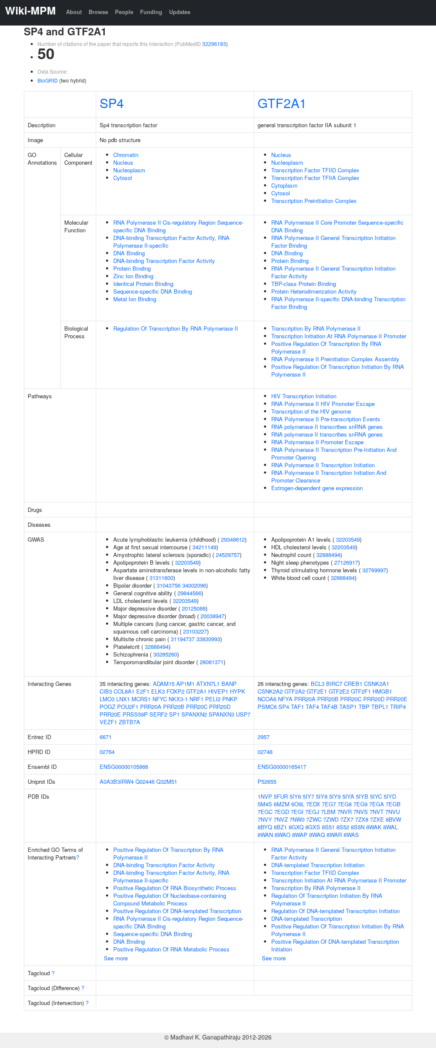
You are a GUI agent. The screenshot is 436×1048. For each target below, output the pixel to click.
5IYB (362, 796)
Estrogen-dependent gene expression (317, 488)
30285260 (165, 654)
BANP (229, 684)
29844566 (189, 593)
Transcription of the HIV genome (311, 411)
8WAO (282, 835)
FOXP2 (175, 691)
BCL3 (317, 684)
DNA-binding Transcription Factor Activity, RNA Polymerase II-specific (171, 241)
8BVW (393, 819)
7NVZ (281, 819)
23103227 (195, 631)
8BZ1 (280, 827)
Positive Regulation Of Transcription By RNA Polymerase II (326, 347)
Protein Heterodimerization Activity (314, 291)
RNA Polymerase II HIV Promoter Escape (323, 404)
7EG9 (360, 804)
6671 (106, 737)
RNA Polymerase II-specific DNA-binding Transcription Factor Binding (338, 303)
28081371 (212, 662)
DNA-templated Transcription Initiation (317, 865)
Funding (151, 12)
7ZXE (377, 819)
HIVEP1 (218, 691)
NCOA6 (267, 699)
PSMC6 (267, 706)
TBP (364, 706)
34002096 (194, 585)
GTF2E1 (317, 691)
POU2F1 (127, 706)
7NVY (265, 819)
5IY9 (335, 796)
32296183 (214, 43)
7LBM (328, 812)
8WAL (390, 827)
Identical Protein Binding (143, 284)
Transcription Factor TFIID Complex (315, 170)
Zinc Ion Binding (133, 276)
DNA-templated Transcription (306, 918)
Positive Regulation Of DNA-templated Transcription (177, 911)
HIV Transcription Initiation (303, 396)
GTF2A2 (294, 691)
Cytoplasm (284, 185)
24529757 (228, 555)
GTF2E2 (339, 691)
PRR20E (110, 714)
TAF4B (329, 706)
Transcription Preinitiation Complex (314, 201)
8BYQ (265, 827)
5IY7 (308, 796)
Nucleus (123, 162)
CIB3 (106, 691)
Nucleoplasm (129, 170)
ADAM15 (164, 684)
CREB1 (353, 684)
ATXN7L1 (208, 684)
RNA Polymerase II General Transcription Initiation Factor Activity (333, 272)
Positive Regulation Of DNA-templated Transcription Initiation (335, 945)
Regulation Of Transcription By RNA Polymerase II (175, 328)
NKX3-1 (178, 699)
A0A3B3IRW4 (117, 781)
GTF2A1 (282, 102)
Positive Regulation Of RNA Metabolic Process (171, 949)
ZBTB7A (129, 722)
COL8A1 (124, 691)
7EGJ (312, 812)
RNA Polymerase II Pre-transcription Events (325, 419)
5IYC (376, 796)
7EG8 (345, 804)
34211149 (204, 547)
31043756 (169, 585)
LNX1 (123, 699)
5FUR (281, 796)
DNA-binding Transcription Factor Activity (164, 261)
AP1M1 (185, 684)
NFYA (285, 699)
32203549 (187, 562)
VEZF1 (108, 722)
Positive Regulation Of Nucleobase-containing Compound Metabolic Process (169, 899)
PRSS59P (135, 714)
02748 (265, 752)
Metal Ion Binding (134, 299)
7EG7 (329, 804)
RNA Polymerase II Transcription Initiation (323, 465)
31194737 (183, 639)
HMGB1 (382, 691)
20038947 (212, 616)
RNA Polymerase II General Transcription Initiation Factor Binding (333, 241)
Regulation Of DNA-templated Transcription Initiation (335, 911)
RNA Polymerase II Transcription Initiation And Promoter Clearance (328, 476)
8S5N (357, 827)
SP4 (112, 102)
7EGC (265, 812)
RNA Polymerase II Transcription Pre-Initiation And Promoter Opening (333, 453)
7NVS (360, 812)
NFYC (159, 699)
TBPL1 (379, 706)
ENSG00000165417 (282, 766)
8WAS (351, 835)
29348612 (233, 539)
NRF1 (196, 699)
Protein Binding (132, 268)
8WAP (299, 835)
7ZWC (313, 819)
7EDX (313, 804)
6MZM (282, 804)
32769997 (374, 570)
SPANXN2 (194, 714)
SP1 (174, 714)
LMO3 (107, 699)
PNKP (230, 699)
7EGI (297, 812)
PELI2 (213, 699)
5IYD (390, 796)
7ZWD (330, 819)
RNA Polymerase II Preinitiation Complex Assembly (335, 359)
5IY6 (295, 796)
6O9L (297, 804)
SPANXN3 (221, 714)
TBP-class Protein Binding (303, 284)
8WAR (334, 835)
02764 (107, 752)
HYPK (237, 691)
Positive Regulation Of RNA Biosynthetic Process (174, 888)
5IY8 (321, 796)
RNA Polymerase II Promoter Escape (317, 442)
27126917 (346, 562)
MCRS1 (141, 699)
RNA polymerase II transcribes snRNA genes (327, 427)
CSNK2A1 (376, 684)
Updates (179, 12)
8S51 (328, 827)
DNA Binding (129, 253)
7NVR (344, 812)
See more (116, 958)
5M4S (265, 804)
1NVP (265, 796)
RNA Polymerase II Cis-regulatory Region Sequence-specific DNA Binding (178, 226)
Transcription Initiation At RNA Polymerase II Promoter (338, 336)
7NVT (377, 812)
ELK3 (158, 691)
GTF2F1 (361, 691)
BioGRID (47, 80)
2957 (264, 737)
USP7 (243, 714)
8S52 (342, 827)
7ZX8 (361, 819)
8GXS (312, 827)
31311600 (161, 578)
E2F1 (142, 691)
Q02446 (145, 781)
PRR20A (150, 706)
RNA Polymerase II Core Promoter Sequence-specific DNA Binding (337, 226)
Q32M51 (166, 781)
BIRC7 (334, 684)
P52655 (267, 781)
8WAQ (317, 835)
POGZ (107, 706)
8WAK (374, 827)
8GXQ (296, 827)
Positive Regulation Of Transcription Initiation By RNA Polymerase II (337, 370)
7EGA (376, 804)
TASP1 (348, 706)
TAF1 (297, 706)
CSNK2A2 (270, 691)
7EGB (393, 804)
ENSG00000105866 (124, 766)
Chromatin (125, 155)
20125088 (194, 608)
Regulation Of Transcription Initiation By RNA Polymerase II (326, 899)
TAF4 (312, 706)
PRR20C (196, 706)
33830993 (208, 639)
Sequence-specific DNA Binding (152, 291)
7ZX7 (346, 819)
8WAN (265, 835)
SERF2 (158, 714)
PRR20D (219, 706)
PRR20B (173, 706)
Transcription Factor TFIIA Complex (315, 178)
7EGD (281, 812)
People (124, 12)
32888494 (157, 647)
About (74, 12)
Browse (98, 12)
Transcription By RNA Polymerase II (316, 328)
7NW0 (297, 819)
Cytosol (122, 178)
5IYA (348, 796)
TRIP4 (398, 706)
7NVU (392, 812)
